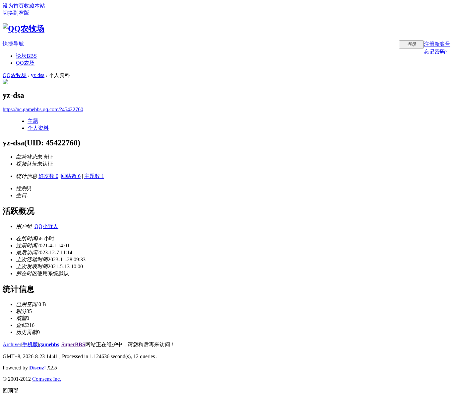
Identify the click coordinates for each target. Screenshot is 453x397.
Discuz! (37, 367)
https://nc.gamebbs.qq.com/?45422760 (43, 109)
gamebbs (49, 344)
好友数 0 (48, 176)
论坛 (26, 56)
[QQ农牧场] (23, 28)
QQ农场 (25, 63)
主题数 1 (94, 176)
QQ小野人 (46, 226)
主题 (33, 121)
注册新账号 (437, 44)
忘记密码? (435, 51)
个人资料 (38, 128)
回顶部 (11, 390)
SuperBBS (73, 344)
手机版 (30, 344)
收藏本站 (34, 6)
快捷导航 (13, 43)
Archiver (12, 344)
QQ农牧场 (15, 75)
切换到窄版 (16, 13)
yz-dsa (37, 75)
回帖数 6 (71, 176)
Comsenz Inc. (46, 379)
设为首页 (13, 6)
